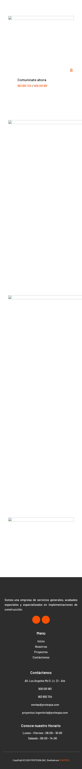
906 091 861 (40, 85)
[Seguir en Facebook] (36, 620)
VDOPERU (64, 760)
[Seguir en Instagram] (46, 620)
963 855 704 (25, 85)
